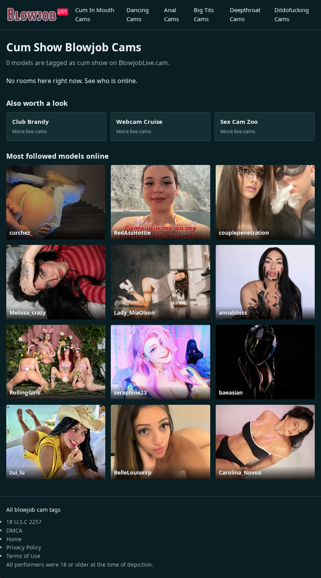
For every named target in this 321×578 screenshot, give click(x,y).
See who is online (110, 80)
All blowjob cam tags (33, 509)
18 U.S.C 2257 (23, 521)
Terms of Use (23, 556)
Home (14, 539)
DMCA (14, 530)
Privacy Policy (23, 547)
